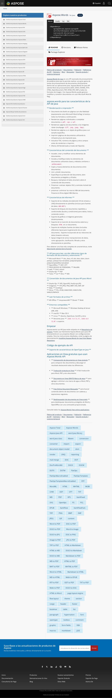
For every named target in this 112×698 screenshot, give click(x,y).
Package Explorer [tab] (57, 52)
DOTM (62, 470)
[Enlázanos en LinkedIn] (51, 666)
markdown (66, 630)
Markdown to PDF (73, 556)
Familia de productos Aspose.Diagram (16, 51)
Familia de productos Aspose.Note (15, 63)
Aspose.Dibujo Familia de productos (16, 112)
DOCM (81, 465)
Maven (50, 21)
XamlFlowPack (79, 508)
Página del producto (54, 70)
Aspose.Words (63, 14)
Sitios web (61, 682)
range (52, 604)
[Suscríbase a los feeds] (70, 666)
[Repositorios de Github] (65, 666)
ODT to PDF (69, 582)
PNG (60, 513)
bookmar (53, 609)
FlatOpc (74, 470)
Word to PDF (55, 524)
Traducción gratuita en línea (63, 371)
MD (51, 497)
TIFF (51, 513)
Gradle (57, 21)
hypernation (69, 614)
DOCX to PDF (55, 529)
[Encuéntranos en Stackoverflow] (56, 666)
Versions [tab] (67, 47)
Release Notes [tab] (82, 47)
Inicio (4, 675)
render (52, 454)
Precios (88, 675)
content (71, 518)
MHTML (76, 486)
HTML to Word (56, 593)
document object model (59, 449)
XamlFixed (81, 497)
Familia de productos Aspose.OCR (15, 59)
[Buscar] (109, 3)
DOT (76, 460)
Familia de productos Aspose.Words (16, 23)
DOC (67, 460)
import (66, 444)
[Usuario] (104, 3)
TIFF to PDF (54, 545)
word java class (56, 438)
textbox (66, 620)
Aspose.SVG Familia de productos (15, 104)
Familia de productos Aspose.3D (15, 71)
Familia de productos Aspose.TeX (15, 120)
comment (80, 620)
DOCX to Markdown (74, 550)
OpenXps (62, 502)
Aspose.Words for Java (55, 79)
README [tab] (54, 47)
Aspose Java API (56, 433)
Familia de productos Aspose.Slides (16, 39)
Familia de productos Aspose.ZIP (15, 83)
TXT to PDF (84, 582)
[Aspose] (15, 3)
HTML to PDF (69, 561)
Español (97, 3)
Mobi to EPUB (71, 577)
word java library (75, 433)
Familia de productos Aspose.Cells (15, 31)
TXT (79, 492)
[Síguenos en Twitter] (47, 666)
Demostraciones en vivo (38, 678)
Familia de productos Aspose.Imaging (16, 43)
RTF (82, 481)
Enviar (94, 648)
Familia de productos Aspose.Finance (16, 108)
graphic (53, 625)
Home (5, 9)
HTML (65, 486)
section (79, 598)
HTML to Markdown (73, 545)
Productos (33, 675)
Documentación (7, 678)
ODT (61, 492)
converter (54, 444)
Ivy (63, 21)
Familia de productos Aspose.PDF (15, 27)
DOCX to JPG (55, 534)
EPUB (52, 508)
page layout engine (75, 593)
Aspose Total (55, 428)
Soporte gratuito (82, 72)
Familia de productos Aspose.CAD (15, 67)
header (63, 604)
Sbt (68, 21)
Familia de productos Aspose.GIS (15, 80)
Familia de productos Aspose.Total (15, 19)
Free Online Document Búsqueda (65, 389)
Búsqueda (70, 72)
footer (74, 604)
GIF (60, 518)
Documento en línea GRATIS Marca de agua (69, 378)
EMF (79, 513)
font (82, 614)
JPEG (51, 518)
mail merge (54, 460)
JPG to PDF (70, 540)
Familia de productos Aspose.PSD (15, 92)
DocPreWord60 (56, 465)
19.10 (80, 15)
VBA (78, 625)
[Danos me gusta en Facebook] (42, 666)
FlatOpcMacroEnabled (59, 476)
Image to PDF (55, 540)
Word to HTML (56, 572)
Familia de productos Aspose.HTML (16, 75)
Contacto (66, 694)
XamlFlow (64, 508)
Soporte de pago (92, 678)
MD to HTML (55, 577)
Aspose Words (72, 428)
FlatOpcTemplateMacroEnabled (63, 481)
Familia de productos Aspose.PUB (15, 95)
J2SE (78, 630)
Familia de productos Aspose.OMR (15, 100)
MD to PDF (54, 561)
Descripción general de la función (59, 249)
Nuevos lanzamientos (66, 675)
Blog (63, 72)
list (74, 609)
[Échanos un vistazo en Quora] (60, 666)
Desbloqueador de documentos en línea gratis (70, 399)
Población (77, 70)
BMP (70, 513)
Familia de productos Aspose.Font (15, 116)
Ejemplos (56, 72)
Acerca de (89, 682)
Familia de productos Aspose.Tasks (16, 55)
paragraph (54, 614)
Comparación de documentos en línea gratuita (70, 360)
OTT (70, 492)
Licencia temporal (53, 74)
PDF (60, 497)
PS (73, 502)
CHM (52, 492)
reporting (75, 454)
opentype (54, 620)
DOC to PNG (71, 534)
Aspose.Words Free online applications (75, 410)
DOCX (70, 465)
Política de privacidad (48, 694)
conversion (84, 438)
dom (77, 449)
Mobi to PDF (55, 588)
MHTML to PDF (71, 566)
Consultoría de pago (9, 682)
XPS (69, 497)
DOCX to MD (55, 556)
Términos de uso (59, 694)
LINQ (63, 454)
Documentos (68, 70)
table (65, 609)
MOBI (87, 486)
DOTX (52, 470)
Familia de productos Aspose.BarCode (16, 47)
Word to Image (72, 529)
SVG (51, 502)
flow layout (54, 598)
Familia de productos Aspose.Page (15, 88)
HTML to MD (55, 550)
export (78, 444)
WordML (53, 486)
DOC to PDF (71, 524)
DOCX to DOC (71, 588)
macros (53, 630)
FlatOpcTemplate (81, 476)
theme (67, 598)
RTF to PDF (54, 582)
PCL (81, 502)
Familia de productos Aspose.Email (16, 35)
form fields (66, 625)
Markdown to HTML (75, 572)
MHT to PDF (54, 566)
